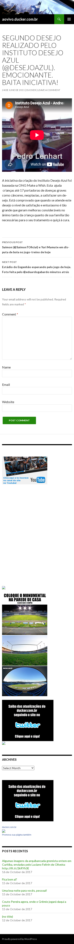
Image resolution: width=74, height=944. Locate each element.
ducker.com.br (9, 827)
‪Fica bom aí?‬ (9, 879)
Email (6, 384)
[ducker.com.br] (3, 830)
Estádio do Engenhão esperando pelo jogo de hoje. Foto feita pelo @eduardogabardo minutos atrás (36, 267)
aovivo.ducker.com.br (20, 19)
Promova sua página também (16, 834)
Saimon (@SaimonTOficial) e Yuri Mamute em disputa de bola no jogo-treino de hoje (35, 247)
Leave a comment (49, 90)
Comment (10, 314)
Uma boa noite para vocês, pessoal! (24, 890)
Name (6, 367)
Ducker (31, 90)
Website (8, 402)
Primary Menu (69, 19)
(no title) (7, 916)
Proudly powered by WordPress (19, 938)
